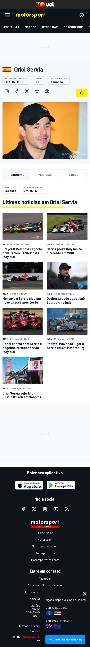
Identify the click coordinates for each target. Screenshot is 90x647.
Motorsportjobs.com (45, 546)
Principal (16, 174)
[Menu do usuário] (81, 15)
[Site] (47, 91)
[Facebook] (17, 91)
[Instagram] (7, 91)
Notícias (45, 174)
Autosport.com (45, 553)
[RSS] (67, 509)
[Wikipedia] (37, 91)
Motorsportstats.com (45, 560)
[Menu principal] (7, 15)
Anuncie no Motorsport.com (45, 585)
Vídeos (73, 174)
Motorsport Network (37, 637)
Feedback (45, 578)
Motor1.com (45, 539)
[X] (27, 91)
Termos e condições (31, 626)
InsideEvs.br (45, 533)
